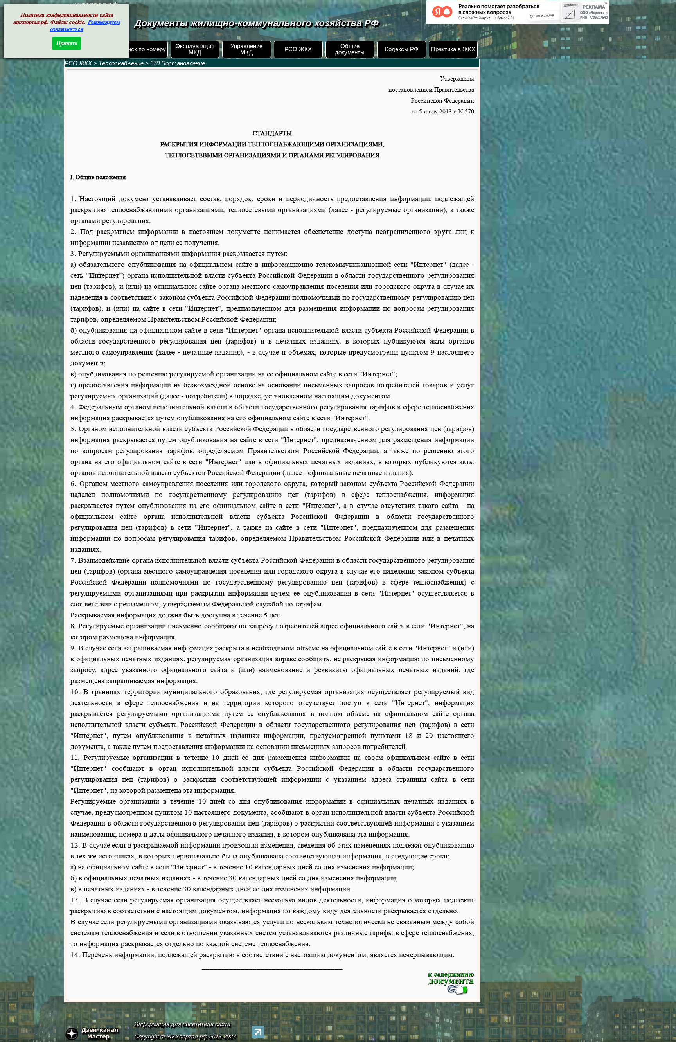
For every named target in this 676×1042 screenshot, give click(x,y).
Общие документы (350, 49)
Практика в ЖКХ (453, 49)
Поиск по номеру (143, 49)
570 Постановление (177, 63)
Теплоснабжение (122, 63)
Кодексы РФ (401, 49)
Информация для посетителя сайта (182, 1024)
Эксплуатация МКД (195, 49)
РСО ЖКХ (298, 49)
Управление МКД (246, 49)
